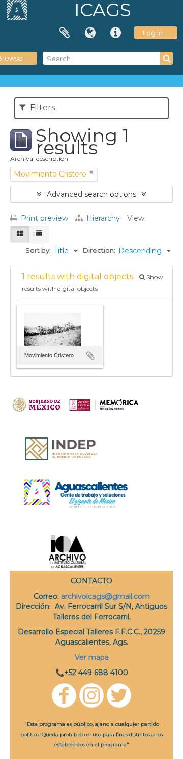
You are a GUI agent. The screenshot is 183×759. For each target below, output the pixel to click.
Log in (153, 32)
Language (90, 33)
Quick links (115, 33)
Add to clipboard (90, 356)
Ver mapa (92, 657)
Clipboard (64, 33)
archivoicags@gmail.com (105, 596)
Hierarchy (103, 218)
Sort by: (38, 250)
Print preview (43, 218)
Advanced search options (91, 194)
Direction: (99, 250)
